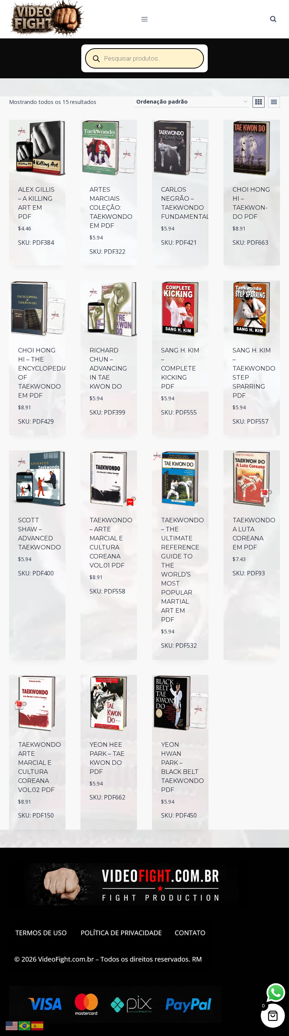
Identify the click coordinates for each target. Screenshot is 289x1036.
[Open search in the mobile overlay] (144, 58)
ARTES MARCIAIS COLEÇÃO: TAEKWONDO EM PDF (111, 207)
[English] (12, 1025)
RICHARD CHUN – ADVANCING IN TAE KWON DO (108, 368)
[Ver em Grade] (258, 102)
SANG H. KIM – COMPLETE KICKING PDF (180, 368)
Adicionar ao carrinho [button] (40, 238)
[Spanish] (37, 1025)
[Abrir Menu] (145, 19)
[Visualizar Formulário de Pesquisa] (273, 19)
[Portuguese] (24, 1025)
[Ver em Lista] (274, 102)
